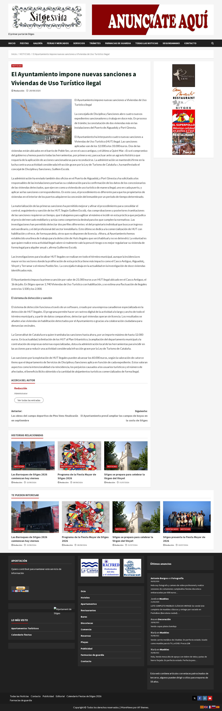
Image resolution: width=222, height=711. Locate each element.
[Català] (202, 706)
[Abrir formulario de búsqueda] (212, 43)
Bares (84, 616)
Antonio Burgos (159, 578)
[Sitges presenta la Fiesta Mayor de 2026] (187, 517)
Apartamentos (89, 603)
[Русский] (214, 706)
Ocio (83, 591)
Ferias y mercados (58, 43)
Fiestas (24, 43)
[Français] (210, 706)
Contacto (190, 43)
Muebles (164, 598)
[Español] (218, 706)
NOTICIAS (17, 66)
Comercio (86, 629)
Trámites (95, 43)
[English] (206, 706)
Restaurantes (88, 610)
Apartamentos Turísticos (25, 628)
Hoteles (85, 597)
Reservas (86, 635)
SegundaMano (171, 43)
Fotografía (177, 578)
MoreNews (127, 707)
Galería (37, 43)
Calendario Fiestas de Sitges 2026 (84, 696)
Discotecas (87, 623)
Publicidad (86, 648)
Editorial (60, 696)
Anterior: (44, 415)
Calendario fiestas (21, 634)
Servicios (79, 43)
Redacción (19, 90)
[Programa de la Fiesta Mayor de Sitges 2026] (79, 455)
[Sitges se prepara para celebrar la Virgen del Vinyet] (126, 455)
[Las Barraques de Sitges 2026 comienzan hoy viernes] (33, 455)
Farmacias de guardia (118, 43)
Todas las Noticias (146, 43)
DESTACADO (67, 466)
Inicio (11, 43)
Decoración (164, 619)
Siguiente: (114, 415)
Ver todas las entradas (29, 400)
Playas (84, 642)
